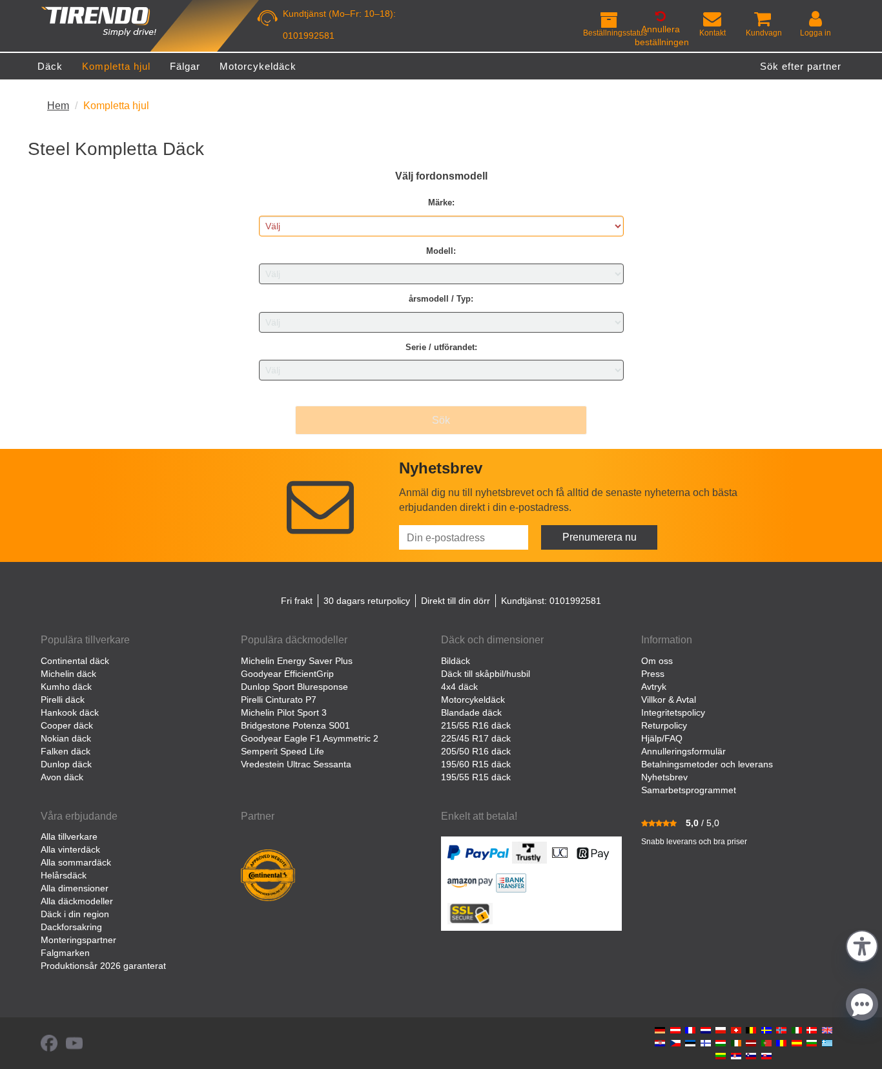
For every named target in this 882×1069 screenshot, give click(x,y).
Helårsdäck (64, 875)
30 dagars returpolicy (366, 601)
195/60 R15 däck (476, 764)
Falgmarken (65, 953)
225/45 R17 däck (476, 738)
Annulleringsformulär (683, 751)
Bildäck (455, 661)
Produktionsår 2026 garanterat (103, 965)
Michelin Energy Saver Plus (297, 661)
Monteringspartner (78, 940)
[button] (862, 945)
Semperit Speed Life (282, 751)
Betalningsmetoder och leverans (707, 764)
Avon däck (62, 777)
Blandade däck (471, 712)
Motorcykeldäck (473, 699)
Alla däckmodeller (77, 901)
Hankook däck (70, 712)
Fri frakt (297, 601)
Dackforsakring (71, 927)
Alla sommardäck (76, 862)
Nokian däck (66, 738)
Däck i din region (75, 914)
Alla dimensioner (74, 888)
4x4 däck (459, 686)
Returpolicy (664, 725)
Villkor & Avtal (668, 699)
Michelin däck (68, 674)
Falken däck (65, 751)
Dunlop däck (66, 764)
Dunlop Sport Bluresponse (294, 686)
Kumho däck (66, 686)
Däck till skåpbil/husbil (485, 674)
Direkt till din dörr (455, 601)
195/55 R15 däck (476, 777)
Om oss (657, 661)
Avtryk (653, 686)
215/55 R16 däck (476, 725)
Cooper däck (67, 725)
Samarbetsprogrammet (688, 790)
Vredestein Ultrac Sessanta (296, 764)
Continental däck (75, 661)
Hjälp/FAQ (661, 738)
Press (652, 674)
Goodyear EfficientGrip (287, 674)
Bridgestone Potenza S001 (295, 725)
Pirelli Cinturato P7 (278, 699)
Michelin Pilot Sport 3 (284, 712)
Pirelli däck (63, 699)
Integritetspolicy (673, 712)
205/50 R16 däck (476, 751)
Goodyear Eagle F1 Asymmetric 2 (309, 738)
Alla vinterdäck (70, 849)
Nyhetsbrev (664, 777)
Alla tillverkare (69, 836)
